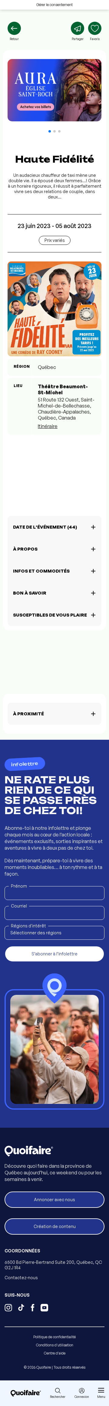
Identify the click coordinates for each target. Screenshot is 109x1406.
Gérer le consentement (54, 4)
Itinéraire (48, 426)
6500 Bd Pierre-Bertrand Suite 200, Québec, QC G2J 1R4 (53, 1265)
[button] (49, 131)
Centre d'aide (54, 1353)
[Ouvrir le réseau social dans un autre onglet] (8, 1308)
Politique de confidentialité (54, 1337)
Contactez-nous (21, 1277)
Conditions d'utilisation (54, 1345)
